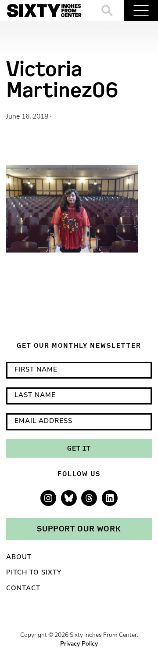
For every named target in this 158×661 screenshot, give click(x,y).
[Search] (107, 10)
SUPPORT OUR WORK (79, 528)
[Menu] (141, 10)
